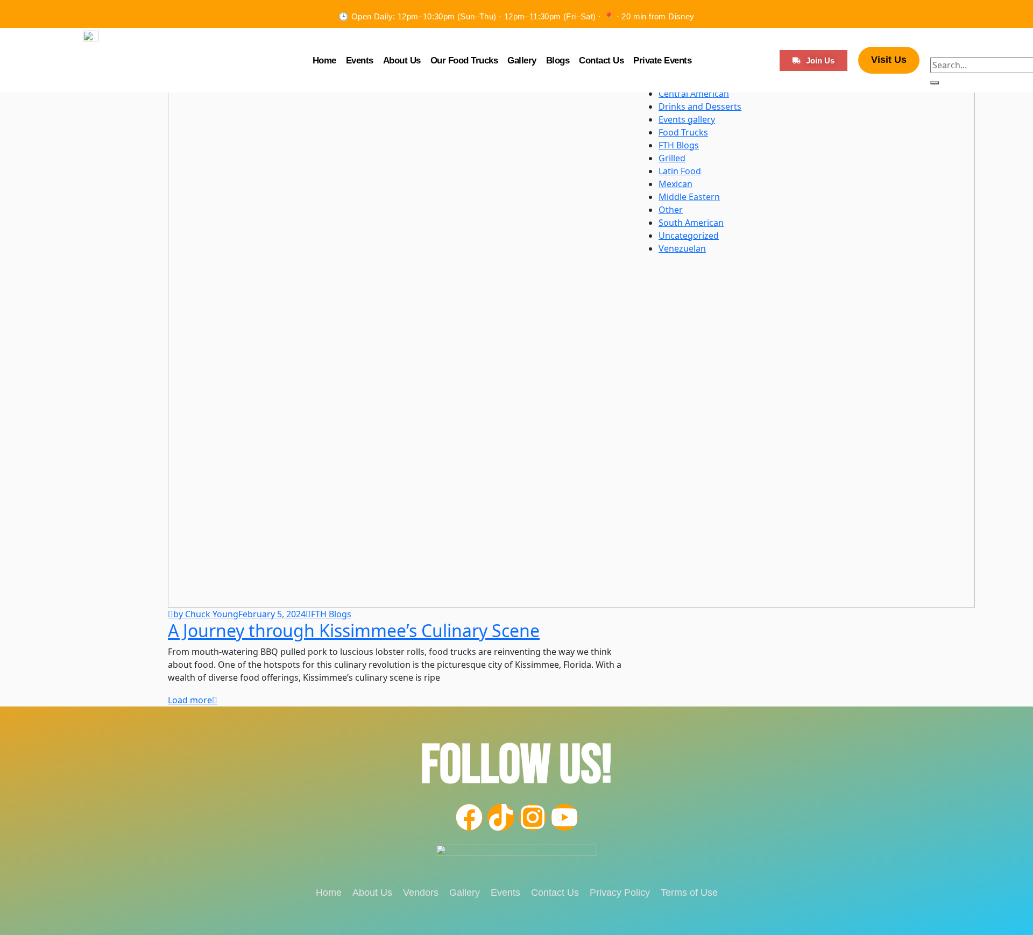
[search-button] (934, 82)
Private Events (662, 60)
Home (324, 60)
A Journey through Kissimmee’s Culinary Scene (354, 630)
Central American (694, 93)
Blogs (558, 60)
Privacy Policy (620, 892)
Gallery (521, 60)
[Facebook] (469, 817)
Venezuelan (682, 248)
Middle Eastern (689, 197)
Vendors (420, 892)
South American (691, 223)
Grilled (672, 158)
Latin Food (680, 171)
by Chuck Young (205, 614)
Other (671, 210)
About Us (402, 60)
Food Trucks (683, 132)
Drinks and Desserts (700, 106)
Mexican (675, 184)
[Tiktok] (500, 817)
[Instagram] (532, 817)
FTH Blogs (331, 614)
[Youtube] (564, 817)
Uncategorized (689, 235)
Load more (190, 700)
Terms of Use (689, 892)
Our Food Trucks (464, 60)
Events (359, 60)
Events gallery (687, 119)
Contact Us (601, 60)
